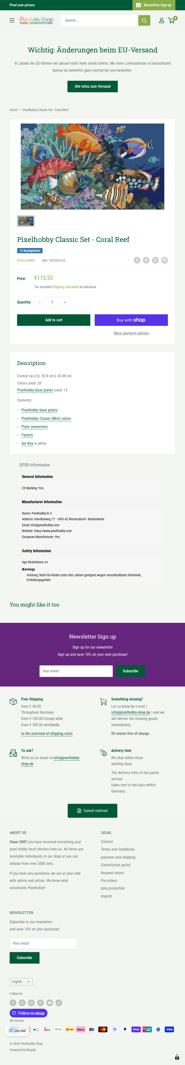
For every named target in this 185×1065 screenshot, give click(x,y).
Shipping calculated (65, 287)
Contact (107, 841)
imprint (106, 896)
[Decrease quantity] (39, 302)
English (17, 982)
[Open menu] (12, 20)
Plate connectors (34, 426)
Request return (112, 873)
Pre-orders (109, 880)
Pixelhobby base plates (35, 390)
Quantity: (24, 302)
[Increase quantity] (65, 302)
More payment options (131, 333)
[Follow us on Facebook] (13, 1002)
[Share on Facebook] (137, 260)
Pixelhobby (26, 260)
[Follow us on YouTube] (49, 1002)
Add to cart (53, 320)
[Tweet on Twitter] (155, 260)
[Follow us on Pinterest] (40, 1002)
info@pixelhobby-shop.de (130, 712)
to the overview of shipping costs (47, 733)
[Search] (144, 20)
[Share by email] (164, 260)
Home (14, 110)
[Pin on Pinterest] (146, 260)
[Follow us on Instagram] (31, 1002)
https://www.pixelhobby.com (53, 531)
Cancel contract (96, 810)
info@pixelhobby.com (45, 525)
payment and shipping (118, 857)
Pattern (27, 435)
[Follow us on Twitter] (22, 1002)
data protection (113, 888)
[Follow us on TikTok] (58, 1002)
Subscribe (130, 671)
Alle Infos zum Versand (93, 86)
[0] (171, 20)
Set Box (27, 443)
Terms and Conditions (118, 849)
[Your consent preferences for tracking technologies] (177, 1057)
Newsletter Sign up (157, 5)
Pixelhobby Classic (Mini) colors (46, 418)
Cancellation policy (116, 865)
